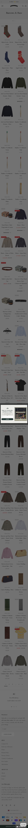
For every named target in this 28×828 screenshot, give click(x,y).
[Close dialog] (26, 405)
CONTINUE (7, 419)
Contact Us (21, 826)
